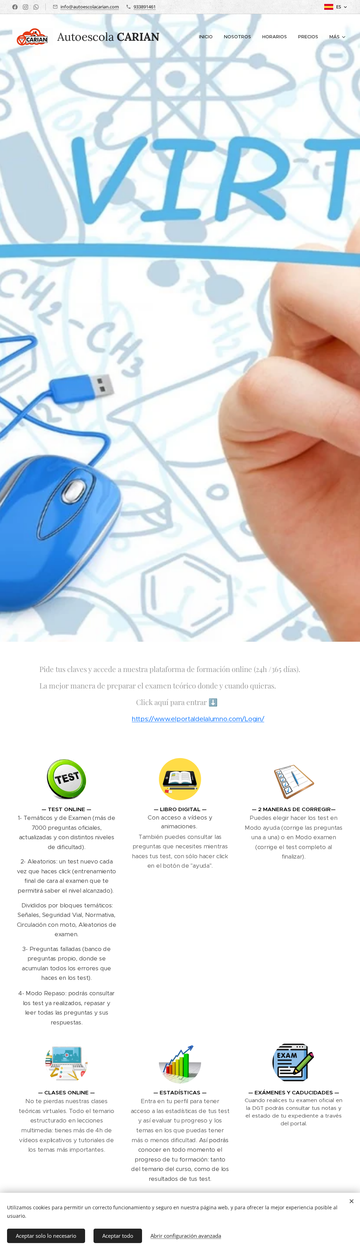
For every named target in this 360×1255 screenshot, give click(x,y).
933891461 (145, 7)
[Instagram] (25, 7)
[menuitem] (207, 37)
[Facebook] (15, 7)
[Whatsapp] (36, 7)
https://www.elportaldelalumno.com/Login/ (198, 719)
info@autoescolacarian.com (89, 7)
